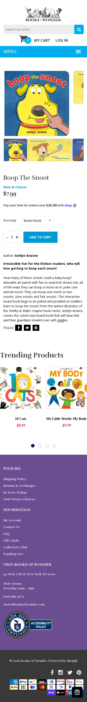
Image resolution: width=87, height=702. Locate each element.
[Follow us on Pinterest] (36, 328)
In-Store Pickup (15, 492)
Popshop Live (13, 554)
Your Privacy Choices (19, 499)
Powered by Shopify (63, 661)
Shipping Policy (14, 479)
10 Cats (20, 419)
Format (9, 220)
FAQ (6, 534)
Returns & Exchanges (19, 486)
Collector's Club (15, 547)
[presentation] (8, 106)
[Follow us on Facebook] (18, 328)
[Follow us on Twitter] (27, 328)
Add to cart (40, 237)
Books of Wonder (34, 661)
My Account (12, 520)
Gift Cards (11, 540)
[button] (33, 446)
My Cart (42, 40)
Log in (62, 40)
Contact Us (11, 527)
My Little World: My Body (66, 419)
